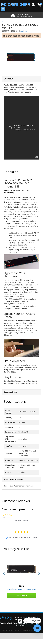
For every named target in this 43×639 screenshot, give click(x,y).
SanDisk (23, 31)
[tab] (21, 520)
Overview (8, 78)
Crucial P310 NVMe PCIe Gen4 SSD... (21, 589)
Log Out (17, 619)
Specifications (10, 392)
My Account (32, 617)
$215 (21, 585)
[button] (4, 573)
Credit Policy (20, 625)
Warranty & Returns (13, 479)
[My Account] (34, 4)
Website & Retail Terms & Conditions (13, 623)
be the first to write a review (23, 538)
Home (4, 21)
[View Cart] (39, 5)
